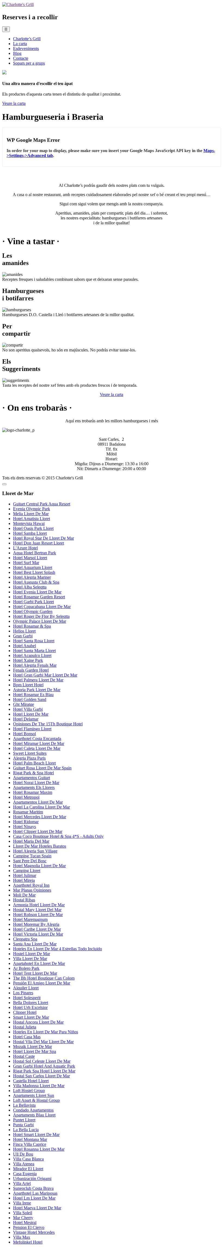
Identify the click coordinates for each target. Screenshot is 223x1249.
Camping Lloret (26, 870)
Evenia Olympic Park (31, 508)
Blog (17, 53)
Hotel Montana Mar (30, 1139)
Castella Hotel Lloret (31, 1080)
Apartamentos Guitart (31, 777)
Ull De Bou (23, 1154)
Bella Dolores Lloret (30, 1002)
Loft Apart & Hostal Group (36, 1100)
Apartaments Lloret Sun (33, 1095)
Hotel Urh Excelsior (30, 1007)
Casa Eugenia (25, 1173)
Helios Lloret (24, 631)
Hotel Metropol (26, 797)
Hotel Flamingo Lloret (32, 728)
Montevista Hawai (29, 523)
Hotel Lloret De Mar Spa (34, 1051)
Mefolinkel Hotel (27, 1242)
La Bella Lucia (26, 1129)
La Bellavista (24, 1105)
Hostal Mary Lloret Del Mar (37, 909)
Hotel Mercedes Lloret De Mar (39, 816)
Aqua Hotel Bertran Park (34, 552)
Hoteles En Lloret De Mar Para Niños (45, 1032)
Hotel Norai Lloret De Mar (36, 782)
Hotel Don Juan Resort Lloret (38, 543)
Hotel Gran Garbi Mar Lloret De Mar (45, 675)
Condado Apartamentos (33, 1110)
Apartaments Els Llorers (34, 787)
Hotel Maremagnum (30, 919)
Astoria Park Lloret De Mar (36, 689)
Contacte (20, 58)
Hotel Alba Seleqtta (30, 587)
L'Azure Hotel (25, 548)
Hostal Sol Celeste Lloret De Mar (41, 1061)
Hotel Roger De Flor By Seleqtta (41, 616)
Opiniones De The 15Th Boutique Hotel (48, 724)
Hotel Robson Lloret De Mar (38, 914)
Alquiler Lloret (26, 988)
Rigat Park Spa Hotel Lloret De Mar (44, 1071)
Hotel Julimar (24, 875)
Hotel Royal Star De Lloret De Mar (43, 538)
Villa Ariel (22, 1183)
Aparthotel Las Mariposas (35, 1193)
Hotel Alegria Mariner (32, 577)
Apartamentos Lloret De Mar (38, 802)
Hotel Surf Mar (26, 562)
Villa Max (21, 1237)
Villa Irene (22, 1203)
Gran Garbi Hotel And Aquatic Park (44, 1066)
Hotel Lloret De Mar (30, 714)
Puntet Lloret (24, 1120)
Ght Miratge (23, 704)
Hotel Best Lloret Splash (34, 572)
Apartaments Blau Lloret (34, 1115)
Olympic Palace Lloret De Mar (39, 621)
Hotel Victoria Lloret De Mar (38, 934)
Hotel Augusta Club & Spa (36, 582)
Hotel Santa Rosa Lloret (33, 640)
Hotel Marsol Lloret (30, 557)
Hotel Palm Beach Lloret (34, 763)
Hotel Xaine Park (28, 660)
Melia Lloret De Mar (31, 513)
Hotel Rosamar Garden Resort (39, 596)
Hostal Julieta (24, 1027)
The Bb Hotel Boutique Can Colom (44, 978)
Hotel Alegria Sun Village (35, 851)
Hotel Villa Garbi (28, 709)
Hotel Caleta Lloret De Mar (36, 748)
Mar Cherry (23, 1217)
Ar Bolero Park (26, 968)
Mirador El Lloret (28, 1168)
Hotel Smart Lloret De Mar (36, 1134)
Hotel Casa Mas (27, 1036)
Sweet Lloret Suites (30, 753)
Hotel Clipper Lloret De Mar (37, 831)
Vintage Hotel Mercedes (34, 1232)
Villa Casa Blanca (28, 1159)
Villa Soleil (22, 1212)
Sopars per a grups (29, 63)
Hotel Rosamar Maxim (32, 792)
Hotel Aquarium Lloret (32, 567)
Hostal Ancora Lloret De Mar (38, 1022)
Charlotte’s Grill (27, 38)
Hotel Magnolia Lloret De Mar (39, 865)
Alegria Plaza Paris (29, 758)
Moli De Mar (24, 895)
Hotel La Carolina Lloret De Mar (41, 807)
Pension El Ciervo (28, 1227)
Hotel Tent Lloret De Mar (35, 973)
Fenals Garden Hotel (31, 670)
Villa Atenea (23, 1164)
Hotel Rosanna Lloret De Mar (38, 1149)
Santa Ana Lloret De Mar (35, 944)
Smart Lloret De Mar (31, 1017)
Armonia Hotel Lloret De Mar (39, 904)
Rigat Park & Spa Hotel (33, 772)
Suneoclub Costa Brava (33, 1188)
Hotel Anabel (24, 645)
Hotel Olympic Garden (32, 611)
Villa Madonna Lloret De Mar (38, 1085)
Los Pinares (23, 992)
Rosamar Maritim (28, 812)
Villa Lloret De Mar (30, 958)
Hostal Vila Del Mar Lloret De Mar (43, 1041)
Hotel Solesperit (27, 997)
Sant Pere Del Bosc (30, 860)
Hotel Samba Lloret (30, 533)
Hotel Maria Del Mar (31, 841)
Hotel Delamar (25, 719)
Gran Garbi (23, 636)
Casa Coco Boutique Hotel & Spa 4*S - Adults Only (58, 836)
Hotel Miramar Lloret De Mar (38, 743)
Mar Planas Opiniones (32, 890)
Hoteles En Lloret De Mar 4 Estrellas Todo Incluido (57, 948)
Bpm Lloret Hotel (28, 684)
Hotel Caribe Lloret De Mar (37, 929)
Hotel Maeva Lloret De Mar (37, 1208)
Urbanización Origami (32, 1178)
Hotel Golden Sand (29, 699)
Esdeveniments (26, 48)
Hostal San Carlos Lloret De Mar (41, 1076)
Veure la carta (14, 103)
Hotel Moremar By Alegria (36, 924)
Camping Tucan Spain (32, 856)
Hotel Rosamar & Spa (32, 626)
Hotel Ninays (24, 826)
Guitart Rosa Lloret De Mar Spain (42, 768)
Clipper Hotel (24, 1012)
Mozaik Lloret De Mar (32, 1046)
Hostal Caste (24, 1056)
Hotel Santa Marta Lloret (34, 650)
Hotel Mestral (24, 1222)
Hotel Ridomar (26, 821)
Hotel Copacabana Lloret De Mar (42, 606)
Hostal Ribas (24, 900)
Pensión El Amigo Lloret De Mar (41, 983)
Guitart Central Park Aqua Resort (41, 504)
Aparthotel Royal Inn (31, 885)
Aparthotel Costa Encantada (37, 738)
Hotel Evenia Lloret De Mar (37, 592)
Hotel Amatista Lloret (31, 518)
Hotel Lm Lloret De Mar (34, 1198)
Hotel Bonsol (24, 733)
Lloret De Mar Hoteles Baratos (39, 846)
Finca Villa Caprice (29, 1144)
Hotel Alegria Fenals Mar (35, 665)
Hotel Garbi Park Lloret (33, 601)
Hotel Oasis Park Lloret (33, 528)
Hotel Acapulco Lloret (32, 655)
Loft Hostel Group (29, 1090)
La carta (20, 43)
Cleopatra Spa (25, 939)
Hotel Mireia (24, 880)
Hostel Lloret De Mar (31, 953)
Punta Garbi (23, 1124)
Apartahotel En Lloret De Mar (39, 963)
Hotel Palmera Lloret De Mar (38, 680)
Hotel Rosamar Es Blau (33, 694)
